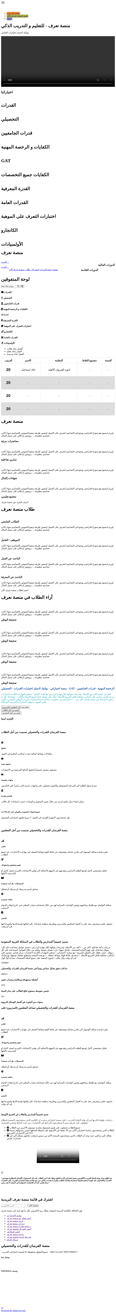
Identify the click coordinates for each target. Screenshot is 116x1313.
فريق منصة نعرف (15, 1221)
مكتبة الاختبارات (14, 1215)
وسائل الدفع (12, 1239)
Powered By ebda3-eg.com (13, 1310)
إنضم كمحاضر (13, 1231)
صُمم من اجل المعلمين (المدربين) (15, 707)
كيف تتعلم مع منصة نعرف (19, 1218)
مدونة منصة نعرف (15, 1234)
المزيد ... (5, 262)
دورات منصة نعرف (15, 1223)
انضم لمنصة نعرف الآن (17, 16)
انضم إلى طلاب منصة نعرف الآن (24, 269)
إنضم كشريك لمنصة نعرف (19, 1229)
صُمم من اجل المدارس (11, 713)
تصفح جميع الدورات (49, 269)
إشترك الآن (33, 1206)
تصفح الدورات (13, 13)
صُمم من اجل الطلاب (10, 710)
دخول (9, 18)
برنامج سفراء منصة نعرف (19, 1226)
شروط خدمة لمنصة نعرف (19, 1237)
